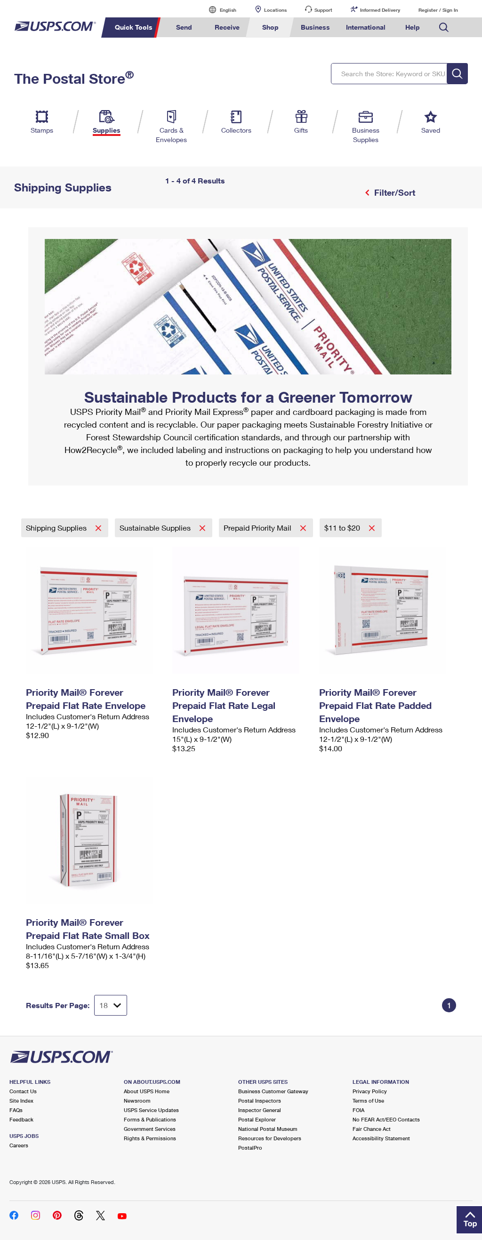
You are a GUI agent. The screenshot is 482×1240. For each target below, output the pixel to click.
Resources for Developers (269, 1138)
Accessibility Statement (381, 1138)
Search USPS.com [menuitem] (444, 27)
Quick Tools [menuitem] (134, 27)
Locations (275, 10)
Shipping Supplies (57, 527)
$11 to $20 (343, 527)
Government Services (150, 1129)
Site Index (21, 1100)
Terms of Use (368, 1100)
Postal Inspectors (259, 1100)
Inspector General (259, 1110)
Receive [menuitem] (227, 27)
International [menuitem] (366, 27)
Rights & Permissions (150, 1138)
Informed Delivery (380, 10)
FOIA (358, 1110)
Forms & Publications (150, 1119)
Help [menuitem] (412, 27)
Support (323, 10)
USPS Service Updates (151, 1110)
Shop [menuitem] (270, 27)
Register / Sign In (438, 10)
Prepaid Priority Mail (258, 527)
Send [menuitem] (184, 27)
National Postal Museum (267, 1129)
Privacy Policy (370, 1091)
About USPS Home (146, 1091)
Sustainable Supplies (156, 527)
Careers (18, 1145)
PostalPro (250, 1148)
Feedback (21, 1119)
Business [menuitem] (315, 27)
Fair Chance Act (372, 1129)
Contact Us (23, 1091)
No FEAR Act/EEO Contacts (386, 1119)
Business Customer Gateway (273, 1091)
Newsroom (137, 1100)
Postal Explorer (257, 1119)
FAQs (16, 1110)
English (218, 9)
